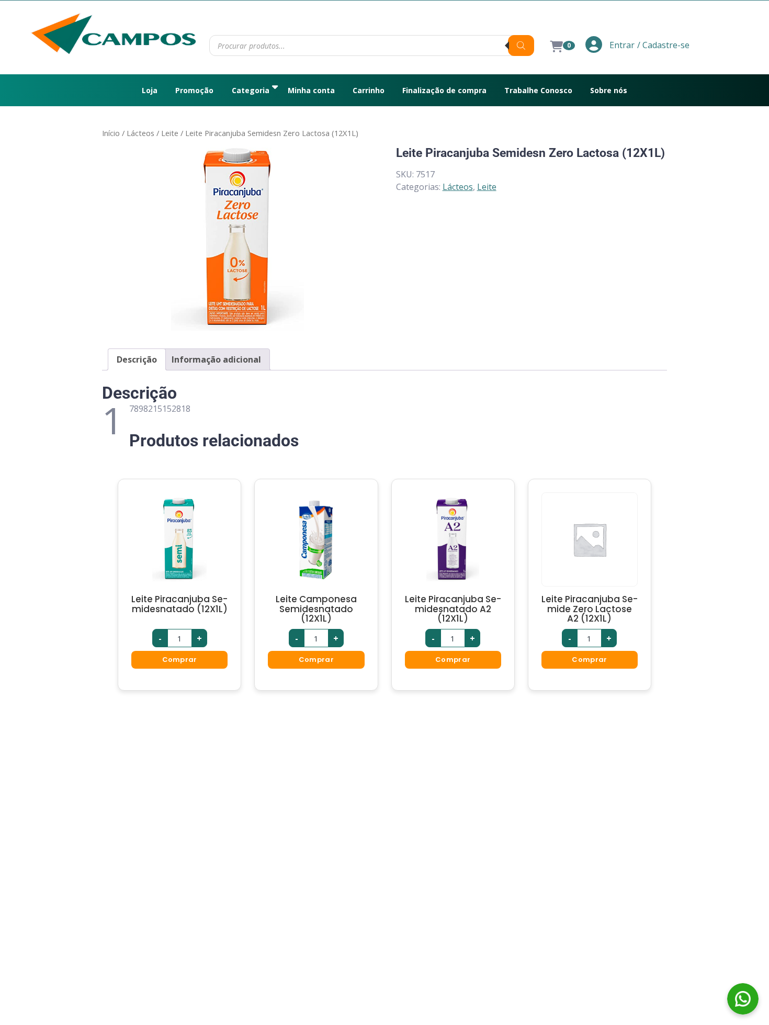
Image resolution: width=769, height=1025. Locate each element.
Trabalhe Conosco (538, 90)
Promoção (194, 90)
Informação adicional (216, 359)
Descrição (137, 359)
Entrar (621, 45)
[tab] (137, 359)
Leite (169, 133)
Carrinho (368, 90)
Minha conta (311, 90)
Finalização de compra (444, 90)
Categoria (250, 90)
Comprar (179, 659)
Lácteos (140, 133)
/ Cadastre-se (663, 45)
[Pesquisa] (521, 45)
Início (111, 133)
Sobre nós (608, 90)
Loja (149, 90)
